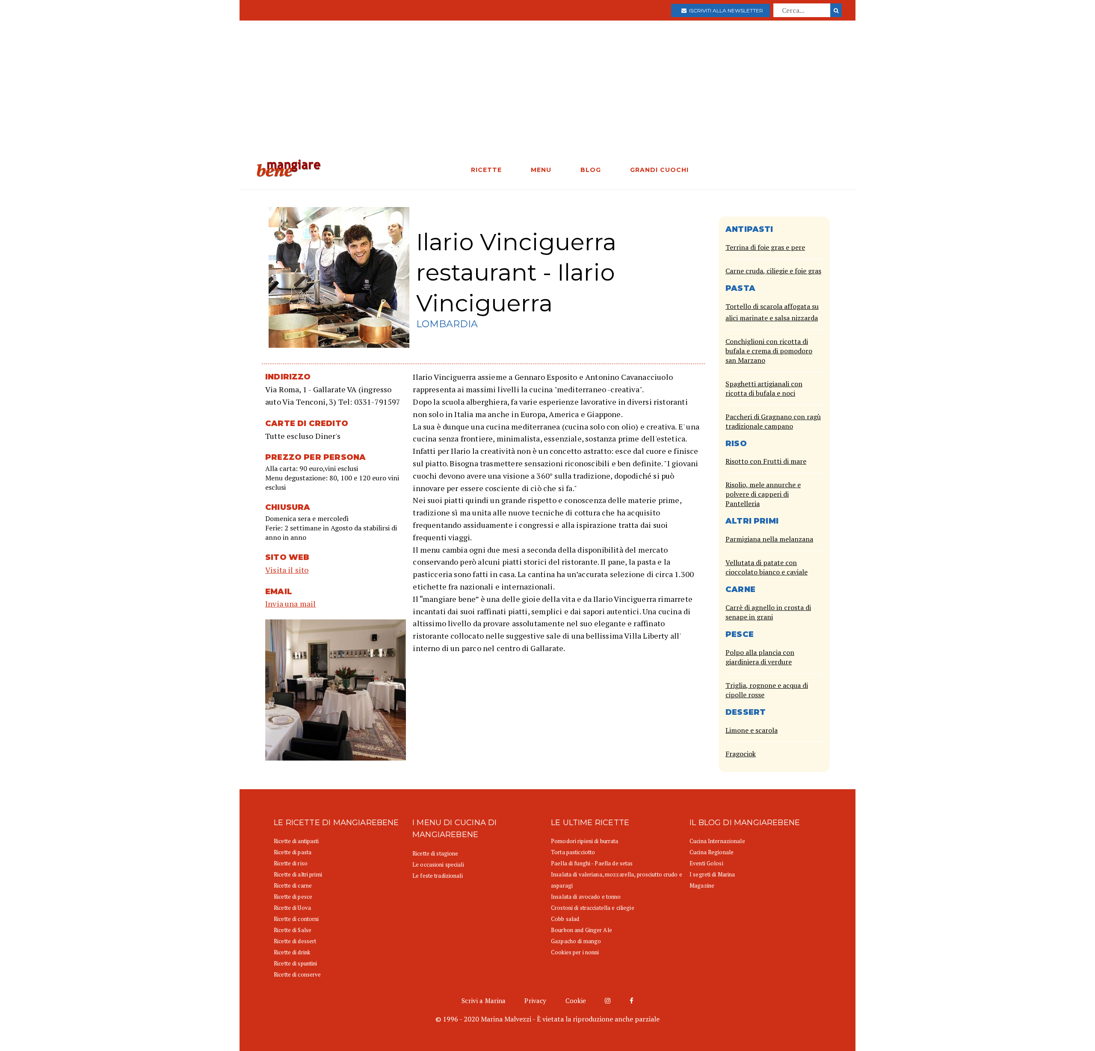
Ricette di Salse (292, 930)
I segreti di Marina (712, 874)
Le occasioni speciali (438, 864)
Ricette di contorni (296, 919)
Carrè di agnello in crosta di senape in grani (768, 612)
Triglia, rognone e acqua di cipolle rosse (766, 690)
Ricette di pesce (293, 896)
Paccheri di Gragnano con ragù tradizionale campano (773, 421)
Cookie (575, 1000)
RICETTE (486, 170)
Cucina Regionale (712, 852)
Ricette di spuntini (295, 963)
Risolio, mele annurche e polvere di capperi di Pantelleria (763, 494)
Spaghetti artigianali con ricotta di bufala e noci (763, 388)
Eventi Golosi (706, 863)
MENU (541, 170)
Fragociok (740, 753)
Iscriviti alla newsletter (725, 10)
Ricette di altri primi (298, 874)
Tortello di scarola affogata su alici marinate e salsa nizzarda (772, 312)
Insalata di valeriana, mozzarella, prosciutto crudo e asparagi (616, 879)
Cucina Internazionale (717, 841)
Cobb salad (565, 919)
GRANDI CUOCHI (659, 170)
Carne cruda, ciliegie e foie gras (773, 270)
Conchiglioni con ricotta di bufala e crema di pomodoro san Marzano (768, 351)
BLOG (590, 170)
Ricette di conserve (297, 974)
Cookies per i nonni (575, 952)
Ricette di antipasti (296, 841)
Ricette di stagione (435, 853)
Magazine (702, 885)
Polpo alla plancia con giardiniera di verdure (759, 657)
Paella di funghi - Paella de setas (592, 863)
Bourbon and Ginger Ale (581, 930)
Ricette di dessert (295, 941)
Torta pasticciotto (573, 852)
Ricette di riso (291, 863)
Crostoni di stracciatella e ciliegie (592, 908)
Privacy (535, 1000)
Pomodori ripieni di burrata (585, 841)
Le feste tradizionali (437, 875)
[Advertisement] (547, 95)
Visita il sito (287, 570)
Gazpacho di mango (576, 941)
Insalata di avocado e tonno (586, 896)
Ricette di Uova (292, 908)
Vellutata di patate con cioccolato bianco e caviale (766, 567)
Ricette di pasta (292, 852)
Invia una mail (290, 603)
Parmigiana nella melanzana (769, 539)
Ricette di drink (292, 952)
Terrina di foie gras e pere (765, 247)
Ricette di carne (293, 885)
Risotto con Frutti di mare (765, 461)
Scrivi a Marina (484, 1000)
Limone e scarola (751, 730)
